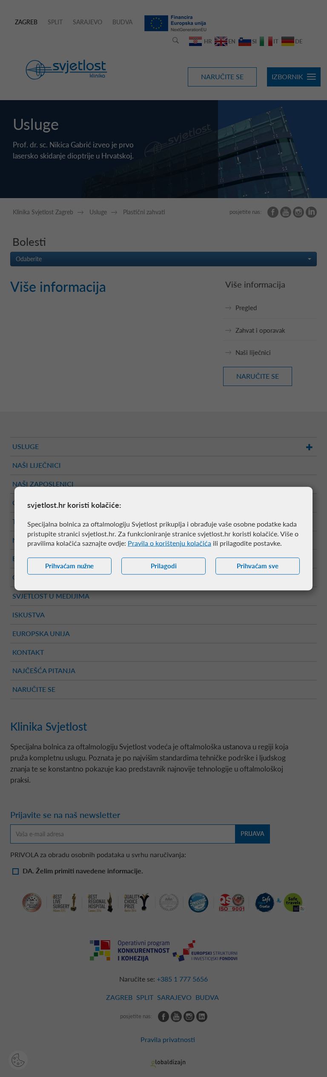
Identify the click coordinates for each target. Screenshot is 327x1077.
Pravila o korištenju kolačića (169, 543)
